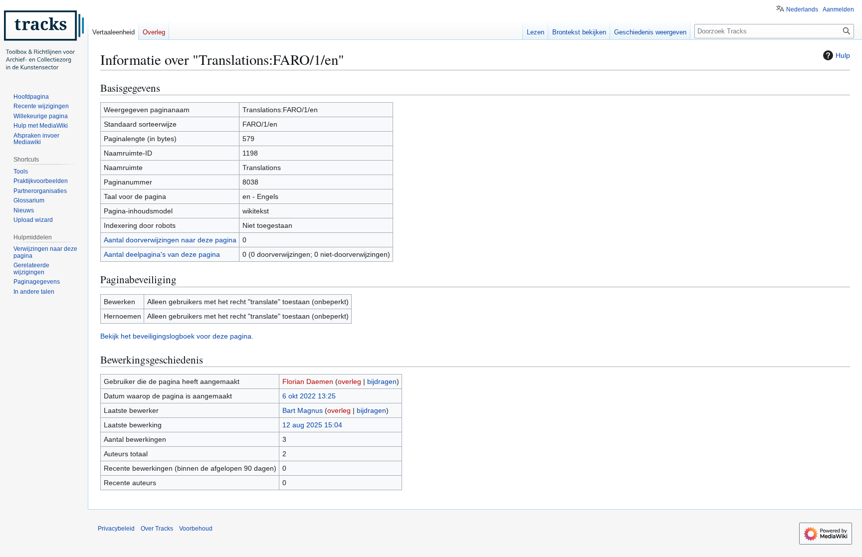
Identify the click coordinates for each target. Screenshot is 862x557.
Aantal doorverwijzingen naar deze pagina (170, 240)
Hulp (843, 55)
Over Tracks (157, 528)
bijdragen (382, 381)
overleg (349, 381)
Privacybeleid (116, 528)
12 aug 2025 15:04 (312, 425)
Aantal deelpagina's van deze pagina (162, 254)
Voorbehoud (196, 528)
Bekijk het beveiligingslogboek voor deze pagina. (176, 336)
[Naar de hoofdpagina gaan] (44, 40)
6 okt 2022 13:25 (309, 396)
